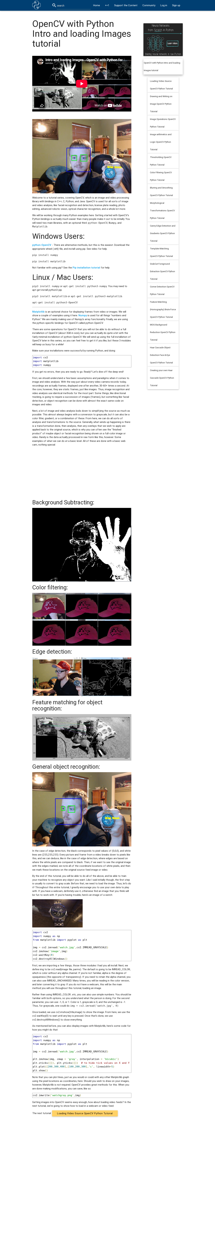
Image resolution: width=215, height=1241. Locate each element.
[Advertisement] (81, 473)
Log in (163, 5)
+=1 (107, 5)
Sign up (176, 5)
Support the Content (125, 5)
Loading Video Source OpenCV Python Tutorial (85, 1113)
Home (96, 5)
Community (148, 5)
